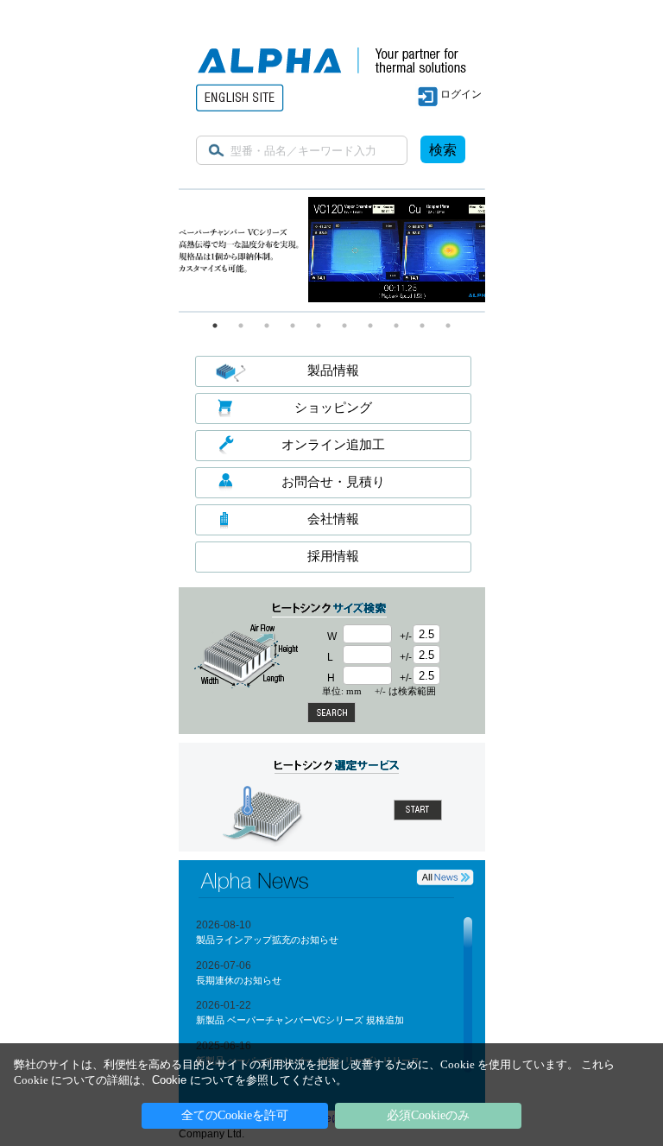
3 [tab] (266, 325)
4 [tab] (292, 325)
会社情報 (333, 518)
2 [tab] (240, 325)
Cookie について (193, 1079)
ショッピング (333, 407)
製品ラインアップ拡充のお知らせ (267, 939)
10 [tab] (448, 325)
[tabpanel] (332, 250)
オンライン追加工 (333, 444)
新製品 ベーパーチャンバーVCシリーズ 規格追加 (300, 1020)
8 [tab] (396, 325)
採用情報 (333, 555)
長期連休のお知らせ (238, 980)
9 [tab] (422, 325)
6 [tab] (344, 325)
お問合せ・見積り (333, 481)
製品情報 (333, 370)
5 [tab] (318, 325)
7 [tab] (370, 325)
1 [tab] (215, 325)
